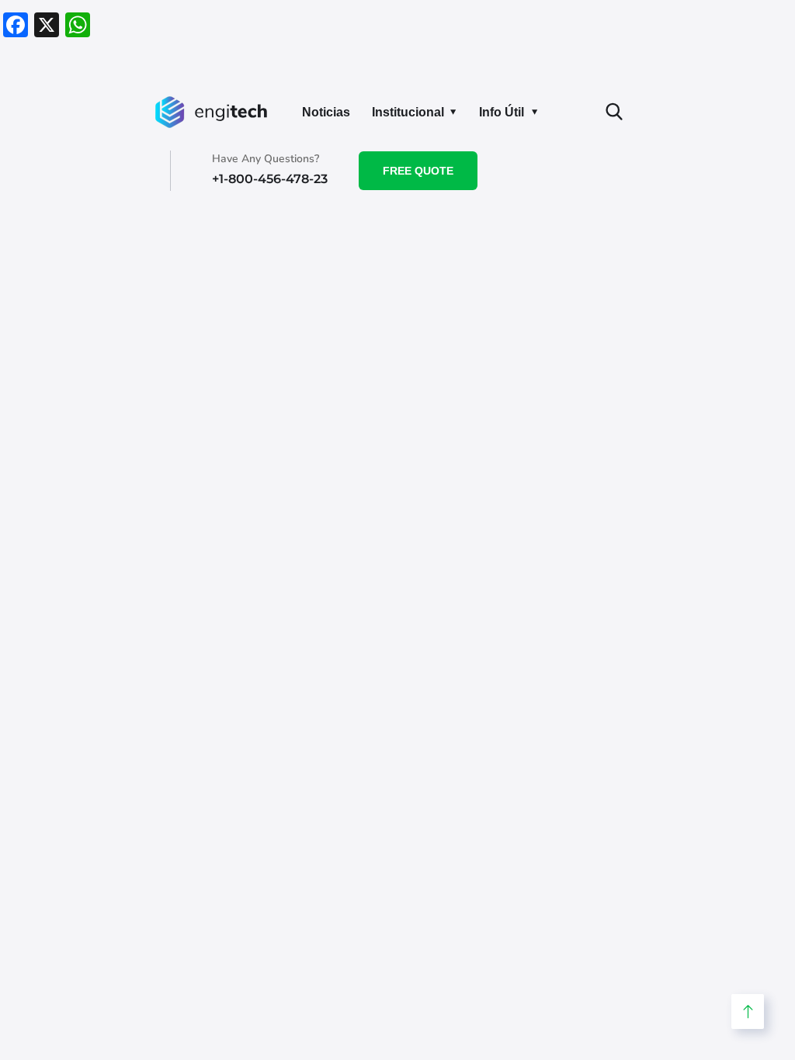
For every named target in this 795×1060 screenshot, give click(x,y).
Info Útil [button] (501, 112)
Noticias (326, 112)
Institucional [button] (408, 112)
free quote (418, 171)
